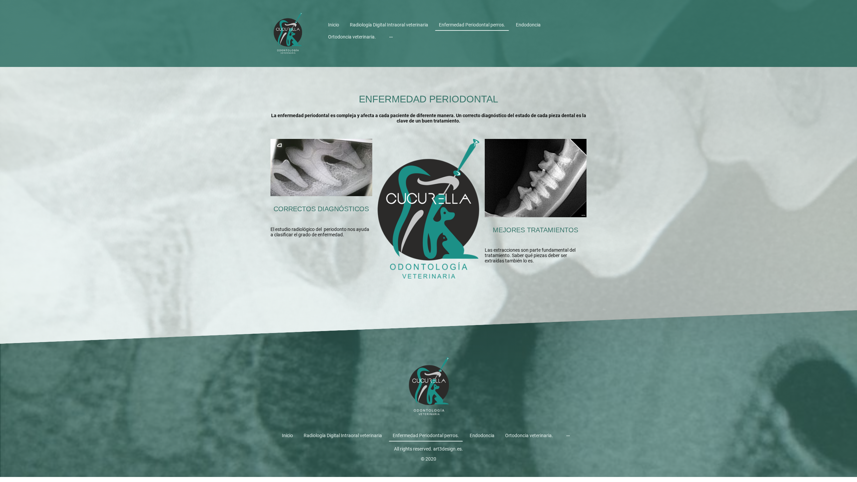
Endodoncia (528, 24)
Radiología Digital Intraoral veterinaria (389, 24)
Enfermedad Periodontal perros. (472, 24)
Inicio (333, 24)
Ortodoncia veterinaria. (352, 36)
